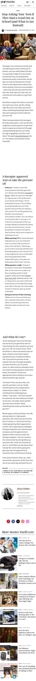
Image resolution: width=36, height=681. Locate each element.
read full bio (20, 505)
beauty (12, 5)
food (19, 5)
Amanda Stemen (21, 136)
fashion (4, 5)
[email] (27, 521)
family (18, 10)
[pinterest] (2, 57)
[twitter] (18, 521)
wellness (27, 5)
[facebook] (13, 521)
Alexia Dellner (12, 30)
